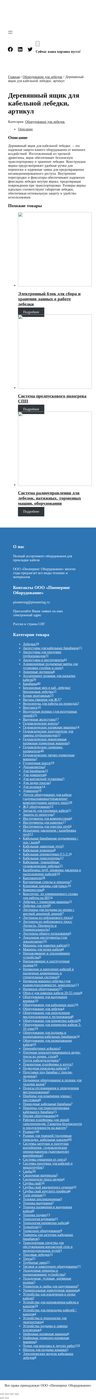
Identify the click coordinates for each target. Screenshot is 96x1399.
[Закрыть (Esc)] (17, 1394)
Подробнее (31, 312)
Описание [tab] (25, 129)
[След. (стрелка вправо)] (7, 1398)
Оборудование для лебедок (42, 77)
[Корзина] (38, 43)
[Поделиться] (12, 1394)
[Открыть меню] (10, 32)
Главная (14, 77)
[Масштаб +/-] (2, 1394)
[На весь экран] (7, 1394)
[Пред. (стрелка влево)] (2, 1398)
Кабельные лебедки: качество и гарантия (39, 15)
